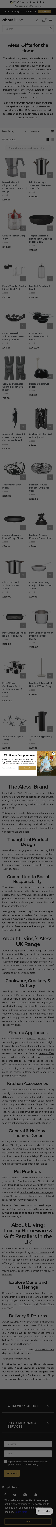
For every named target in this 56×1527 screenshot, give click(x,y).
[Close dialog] (53, 753)
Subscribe (27, 768)
